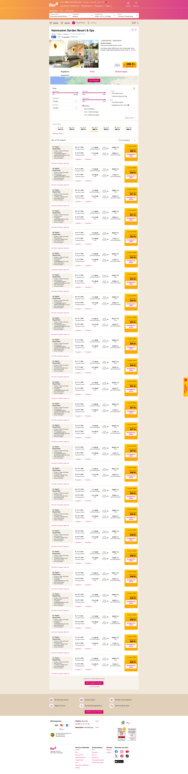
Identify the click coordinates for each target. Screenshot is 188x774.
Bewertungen (121, 71)
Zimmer (120, 14)
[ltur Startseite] (53, 4)
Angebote (65, 71)
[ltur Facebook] (116, 752)
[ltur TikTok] (127, 757)
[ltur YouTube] (127, 752)
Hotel (61, 11)
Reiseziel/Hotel (54, 14)
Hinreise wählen (57, 124)
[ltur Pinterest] (121, 757)
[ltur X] (116, 757)
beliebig (86, 106)
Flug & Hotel (54, 11)
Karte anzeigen (94, 80)
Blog (99, 2)
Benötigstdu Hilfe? (134, 23)
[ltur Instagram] (121, 752)
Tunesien (59, 34)
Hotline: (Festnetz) (71, 2)
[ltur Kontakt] (138, 23)
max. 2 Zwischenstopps (91, 115)
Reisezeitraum (99, 14)
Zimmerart (55, 105)
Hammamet (65, 34)
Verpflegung (56, 98)
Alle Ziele (53, 34)
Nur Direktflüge (89, 109)
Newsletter (93, 2)
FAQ (103, 2)
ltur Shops (86, 2)
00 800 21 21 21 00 (82, 724)
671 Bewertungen (66, 37)
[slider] (53, 92)
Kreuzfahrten (69, 11)
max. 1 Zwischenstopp (91, 112)
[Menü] (131, 721)
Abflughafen (76, 14)
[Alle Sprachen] (107, 2)
